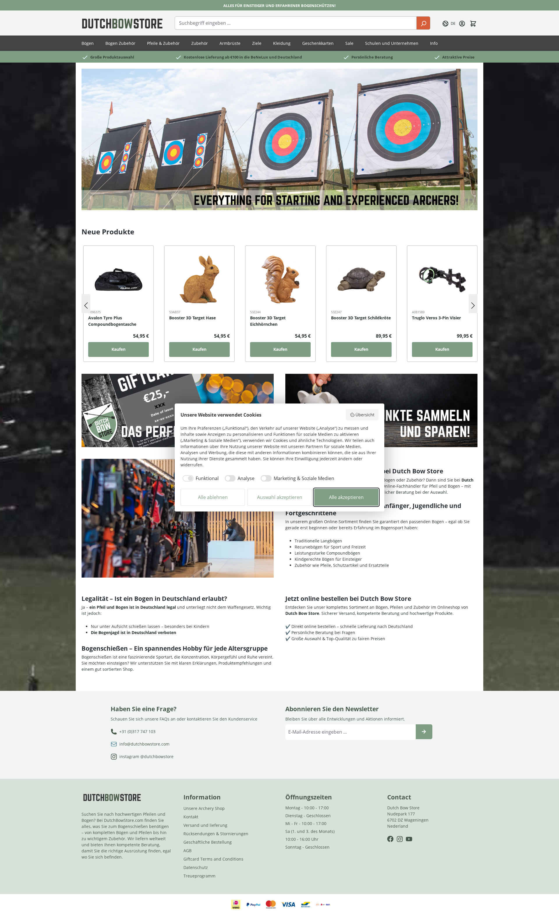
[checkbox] (200, 478)
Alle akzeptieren (346, 497)
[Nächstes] (473, 303)
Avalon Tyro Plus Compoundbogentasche (112, 321)
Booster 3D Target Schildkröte (361, 318)
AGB (187, 850)
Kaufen (118, 349)
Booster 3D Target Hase (192, 318)
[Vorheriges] (86, 303)
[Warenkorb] (473, 23)
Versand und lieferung (205, 825)
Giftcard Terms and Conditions (213, 859)
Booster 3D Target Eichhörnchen (268, 321)
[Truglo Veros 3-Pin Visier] (442, 279)
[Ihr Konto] (462, 23)
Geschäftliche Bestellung (207, 842)
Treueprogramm (199, 876)
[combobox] (296, 23)
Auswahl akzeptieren (279, 497)
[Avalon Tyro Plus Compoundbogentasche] (118, 279)
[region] (279, 303)
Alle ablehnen (213, 497)
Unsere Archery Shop (204, 808)
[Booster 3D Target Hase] (199, 279)
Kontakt (190, 817)
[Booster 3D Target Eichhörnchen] (280, 279)
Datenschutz (195, 867)
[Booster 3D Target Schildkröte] (361, 279)
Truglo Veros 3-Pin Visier (436, 318)
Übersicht (364, 414)
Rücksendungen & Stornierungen (215, 833)
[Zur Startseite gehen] (122, 23)
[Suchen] (423, 23)
